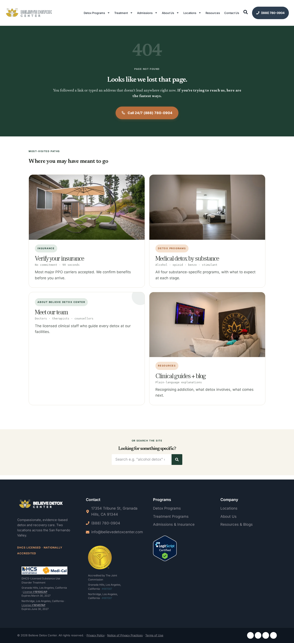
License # (35, 591)
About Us (168, 13)
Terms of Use (154, 635)
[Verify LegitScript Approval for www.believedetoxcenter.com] (165, 549)
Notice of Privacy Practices (125, 635)
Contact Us (231, 13)
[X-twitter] (273, 635)
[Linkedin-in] (265, 635)
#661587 (107, 588)
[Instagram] (258, 635)
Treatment (121, 13)
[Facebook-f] (250, 635)
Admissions (145, 13)
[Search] (177, 459)
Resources (213, 13)
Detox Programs (94, 13)
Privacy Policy (96, 635)
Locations (189, 13)
